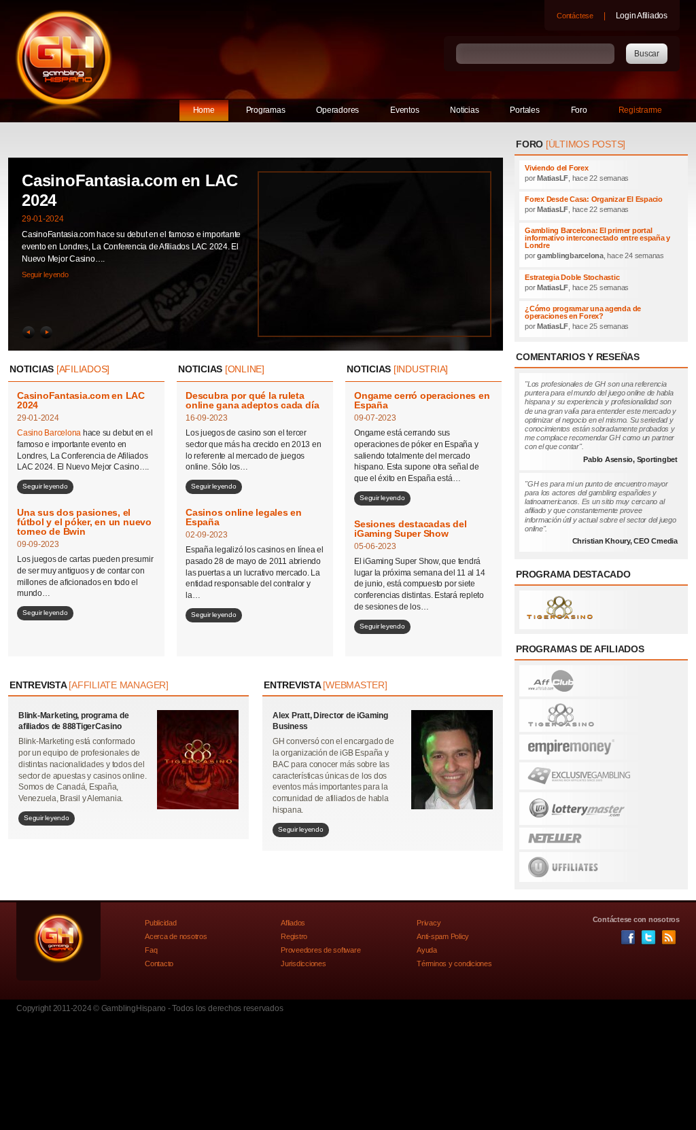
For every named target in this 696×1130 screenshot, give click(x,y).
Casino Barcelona (50, 433)
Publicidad (161, 923)
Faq (151, 950)
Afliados (293, 923)
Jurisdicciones (303, 963)
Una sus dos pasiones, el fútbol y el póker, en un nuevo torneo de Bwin (84, 522)
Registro (294, 936)
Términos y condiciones (454, 963)
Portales (524, 110)
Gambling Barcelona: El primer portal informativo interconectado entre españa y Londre (597, 237)
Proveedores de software (320, 950)
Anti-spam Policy (443, 936)
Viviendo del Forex (557, 168)
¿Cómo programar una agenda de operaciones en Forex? (583, 312)
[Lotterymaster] (601, 808)
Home (204, 110)
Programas (265, 110)
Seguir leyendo (45, 274)
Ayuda (427, 950)
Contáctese (575, 16)
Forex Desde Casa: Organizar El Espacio (594, 199)
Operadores (337, 110)
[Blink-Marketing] (601, 609)
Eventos (404, 110)
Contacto (159, 963)
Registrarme (640, 110)
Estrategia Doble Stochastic (572, 277)
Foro (579, 110)
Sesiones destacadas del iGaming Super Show (410, 528)
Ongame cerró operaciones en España (422, 400)
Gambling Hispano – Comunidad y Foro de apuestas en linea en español (64, 58)
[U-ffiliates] (601, 867)
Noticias (464, 110)
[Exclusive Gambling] (601, 776)
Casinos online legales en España (244, 517)
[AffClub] (601, 680)
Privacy (428, 923)
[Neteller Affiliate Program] (601, 838)
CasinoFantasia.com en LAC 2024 (81, 400)
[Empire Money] (601, 747)
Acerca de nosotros (176, 936)
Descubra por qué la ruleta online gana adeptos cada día (252, 400)
